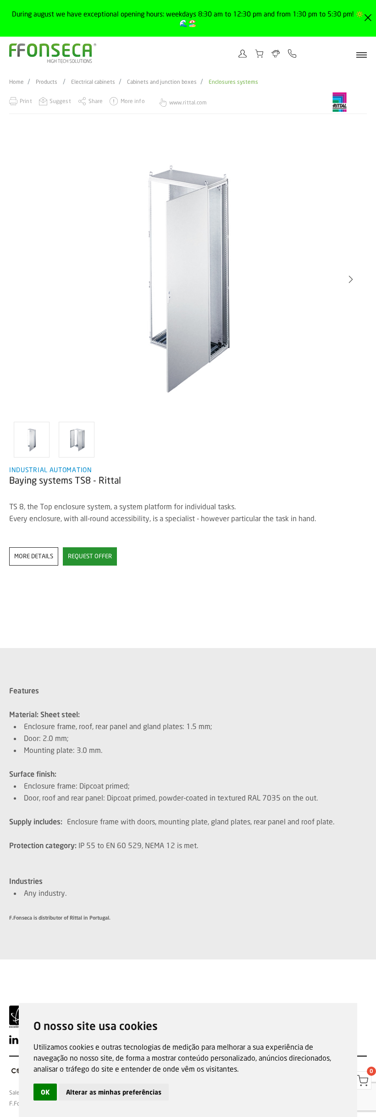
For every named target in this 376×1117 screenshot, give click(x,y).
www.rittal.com (188, 102)
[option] (32, 440)
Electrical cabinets (93, 82)
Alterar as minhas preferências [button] (113, 1092)
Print (26, 101)
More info (132, 101)
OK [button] (45, 1092)
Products (46, 82)
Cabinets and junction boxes (162, 82)
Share (95, 101)
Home (16, 82)
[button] (25, 279)
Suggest (60, 101)
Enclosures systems (233, 82)
